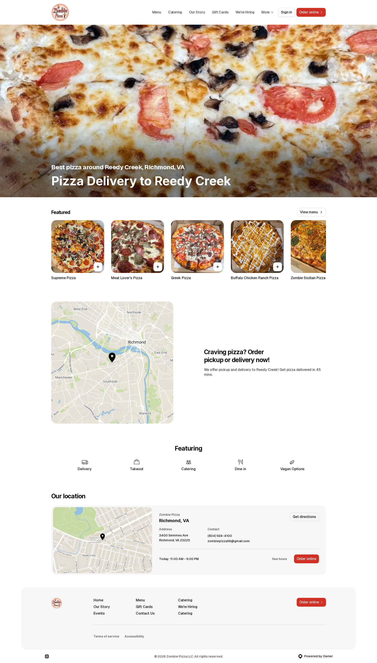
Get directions (304, 516)
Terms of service (106, 636)
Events (99, 613)
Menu (156, 12)
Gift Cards (220, 12)
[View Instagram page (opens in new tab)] (47, 656)
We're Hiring (244, 12)
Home (98, 600)
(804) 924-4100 (220, 536)
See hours (279, 559)
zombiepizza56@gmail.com (229, 541)
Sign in (286, 12)
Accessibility (134, 636)
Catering (175, 12)
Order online (306, 558)
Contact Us (145, 613)
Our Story (197, 12)
